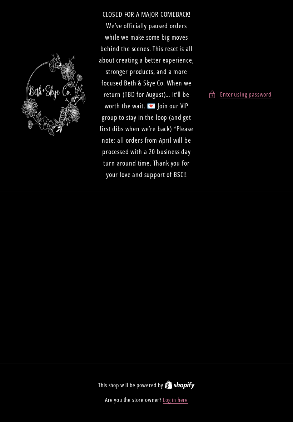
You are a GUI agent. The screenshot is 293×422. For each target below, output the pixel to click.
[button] (240, 94)
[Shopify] (180, 385)
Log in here (175, 400)
